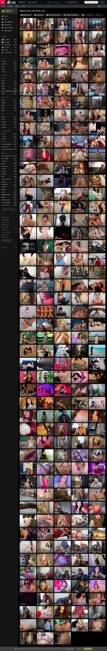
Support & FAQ (5, 217)
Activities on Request (71, 15)
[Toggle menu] (2, 2)
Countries (39, 15)
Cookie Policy (70, 649)
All (83, 15)
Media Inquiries (5, 224)
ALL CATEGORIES (10, 209)
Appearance (26, 15)
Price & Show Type (54, 15)
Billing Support (5, 219)
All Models (4, 237)
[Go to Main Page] (11, 2)
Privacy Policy (5, 227)
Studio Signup (5, 234)
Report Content (5, 222)
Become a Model (6, 232)
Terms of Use (5, 229)
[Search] (65, 2)
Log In (102, 2)
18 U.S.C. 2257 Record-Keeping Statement (7, 240)
